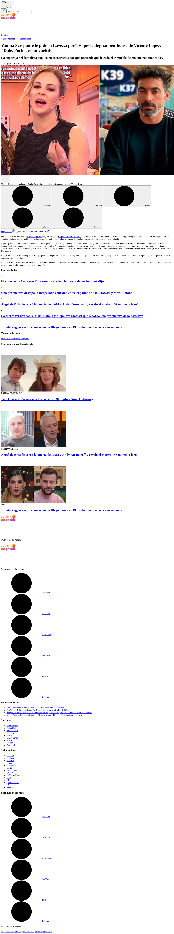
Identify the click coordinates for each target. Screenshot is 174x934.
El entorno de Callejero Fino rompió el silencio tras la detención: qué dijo (52, 281)
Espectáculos (25, 39)
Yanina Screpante (34, 236)
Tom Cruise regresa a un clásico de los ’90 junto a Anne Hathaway (47, 399)
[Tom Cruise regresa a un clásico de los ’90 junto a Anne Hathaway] (87, 370)
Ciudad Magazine (8, 39)
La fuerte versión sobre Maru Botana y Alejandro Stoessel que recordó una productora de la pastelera (72, 316)
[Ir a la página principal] (21, 32)
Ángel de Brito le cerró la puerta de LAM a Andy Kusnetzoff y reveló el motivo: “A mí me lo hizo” (69, 304)
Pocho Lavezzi (7, 338)
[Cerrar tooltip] (48, 231)
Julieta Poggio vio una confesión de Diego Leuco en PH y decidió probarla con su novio (61, 327)
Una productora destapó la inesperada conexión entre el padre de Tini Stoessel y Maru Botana (66, 293)
